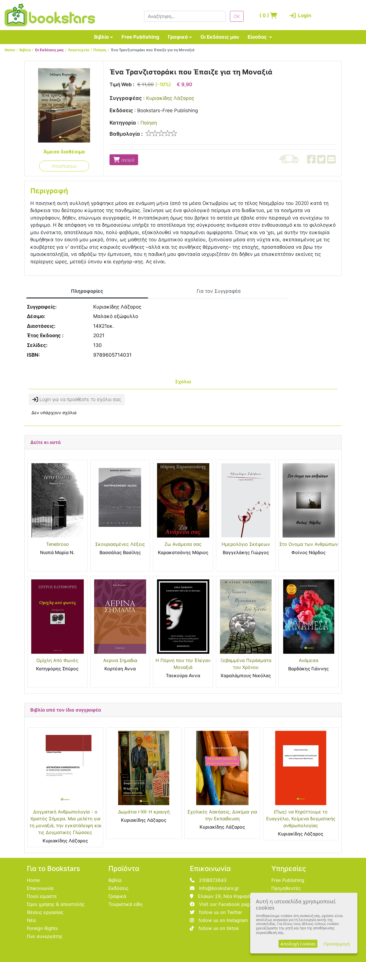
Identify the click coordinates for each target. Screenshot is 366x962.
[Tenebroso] (57, 500)
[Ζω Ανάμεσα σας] (183, 500)
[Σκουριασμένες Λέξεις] (120, 500)
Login (303, 15)
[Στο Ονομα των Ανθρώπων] (308, 500)
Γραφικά (178, 37)
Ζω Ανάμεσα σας (183, 544)
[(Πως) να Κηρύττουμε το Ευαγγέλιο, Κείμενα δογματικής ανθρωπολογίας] (301, 768)
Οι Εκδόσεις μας (49, 50)
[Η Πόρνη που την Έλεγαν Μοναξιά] (183, 616)
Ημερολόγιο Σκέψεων (246, 544)
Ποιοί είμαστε (42, 896)
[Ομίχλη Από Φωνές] (57, 616)
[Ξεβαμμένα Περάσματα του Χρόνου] (246, 616)
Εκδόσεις (121, 110)
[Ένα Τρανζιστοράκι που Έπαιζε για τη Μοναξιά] (64, 105)
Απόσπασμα (64, 166)
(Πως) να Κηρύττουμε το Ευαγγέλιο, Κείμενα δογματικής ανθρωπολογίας (300, 818)
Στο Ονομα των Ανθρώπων (308, 544)
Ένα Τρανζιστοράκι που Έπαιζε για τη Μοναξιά (152, 50)
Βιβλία (101, 37)
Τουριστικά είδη (125, 904)
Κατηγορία (123, 123)
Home (10, 50)
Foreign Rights (42, 928)
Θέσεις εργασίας (45, 912)
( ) (264, 15)
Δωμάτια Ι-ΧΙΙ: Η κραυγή (144, 812)
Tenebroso (57, 544)
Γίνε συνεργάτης (45, 936)
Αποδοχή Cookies (298, 944)
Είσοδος (258, 37)
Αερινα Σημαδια (120, 660)
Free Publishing (140, 37)
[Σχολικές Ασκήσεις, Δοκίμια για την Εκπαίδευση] (222, 768)
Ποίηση (99, 50)
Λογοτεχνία (78, 50)
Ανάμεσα (308, 660)
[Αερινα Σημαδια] (120, 616)
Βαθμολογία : (126, 134)
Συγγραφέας (126, 98)
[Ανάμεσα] (308, 616)
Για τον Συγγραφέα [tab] (219, 291)
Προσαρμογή (337, 944)
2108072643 (212, 880)
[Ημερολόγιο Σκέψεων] (246, 500)
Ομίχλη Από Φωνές (57, 660)
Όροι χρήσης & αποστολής (56, 904)
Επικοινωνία (40, 888)
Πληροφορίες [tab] (87, 291)
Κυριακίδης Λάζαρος (170, 98)
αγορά (127, 160)
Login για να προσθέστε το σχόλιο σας (79, 399)
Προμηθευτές (286, 888)
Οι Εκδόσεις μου (219, 37)
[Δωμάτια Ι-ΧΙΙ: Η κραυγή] (144, 768)
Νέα (31, 920)
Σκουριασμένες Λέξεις (120, 544)
